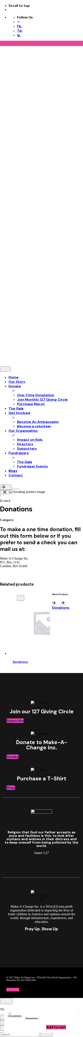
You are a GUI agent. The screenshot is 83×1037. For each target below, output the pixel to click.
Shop (10, 787)
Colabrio (25, 316)
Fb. (19, 26)
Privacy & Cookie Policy (31, 323)
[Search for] (20, 1034)
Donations (20, 662)
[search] (46, 1034)
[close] (6, 126)
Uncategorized (34, 1027)
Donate (12, 756)
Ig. (19, 35)
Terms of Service (61, 323)
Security (6, 323)
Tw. (20, 30)
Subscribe (15, 720)
